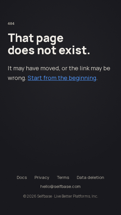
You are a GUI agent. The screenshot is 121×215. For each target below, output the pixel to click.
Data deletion (90, 177)
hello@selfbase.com (60, 186)
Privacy (42, 177)
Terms (63, 177)
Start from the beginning (62, 78)
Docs (22, 177)
